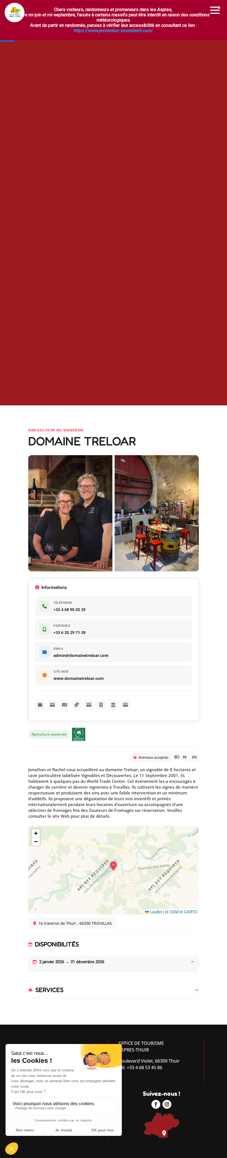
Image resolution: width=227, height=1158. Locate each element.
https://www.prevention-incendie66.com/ (113, 30)
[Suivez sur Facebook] (155, 1104)
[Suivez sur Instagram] (166, 1104)
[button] (215, 10)
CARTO (190, 912)
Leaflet (155, 912)
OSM (174, 912)
